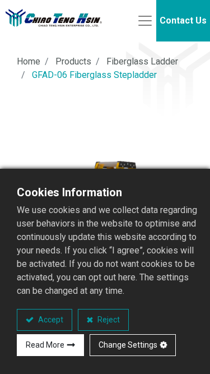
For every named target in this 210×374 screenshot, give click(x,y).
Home (28, 61)
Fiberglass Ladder (142, 61)
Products (73, 61)
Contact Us (183, 20)
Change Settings (128, 344)
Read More (45, 344)
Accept (49, 319)
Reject (108, 319)
